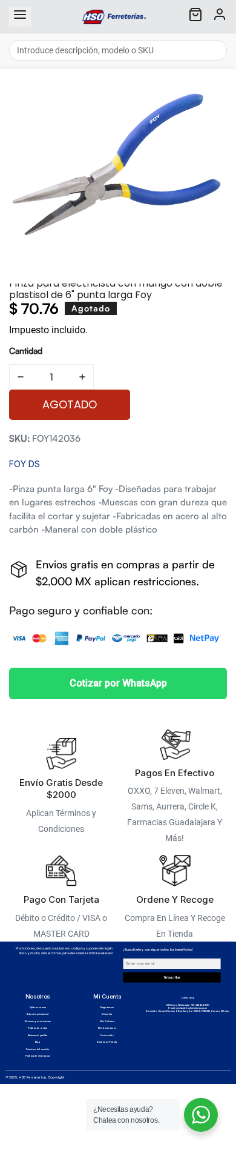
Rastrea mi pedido (38, 1035)
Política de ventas (38, 1027)
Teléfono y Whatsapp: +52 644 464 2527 (188, 1004)
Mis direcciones (107, 1027)
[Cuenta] (219, 16)
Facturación (107, 1035)
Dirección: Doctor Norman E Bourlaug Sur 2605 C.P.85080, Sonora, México (187, 1010)
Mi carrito (107, 1013)
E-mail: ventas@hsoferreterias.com (187, 1007)
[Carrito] (195, 16)
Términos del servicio (37, 1049)
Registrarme (107, 1007)
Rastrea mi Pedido (107, 1041)
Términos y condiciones (37, 1021)
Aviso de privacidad (37, 1013)
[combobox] (118, 50)
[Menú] (20, 17)
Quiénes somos (38, 1007)
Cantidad (25, 350)
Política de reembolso (37, 1055)
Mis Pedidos (107, 1021)
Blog (38, 1041)
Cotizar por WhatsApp (118, 683)
